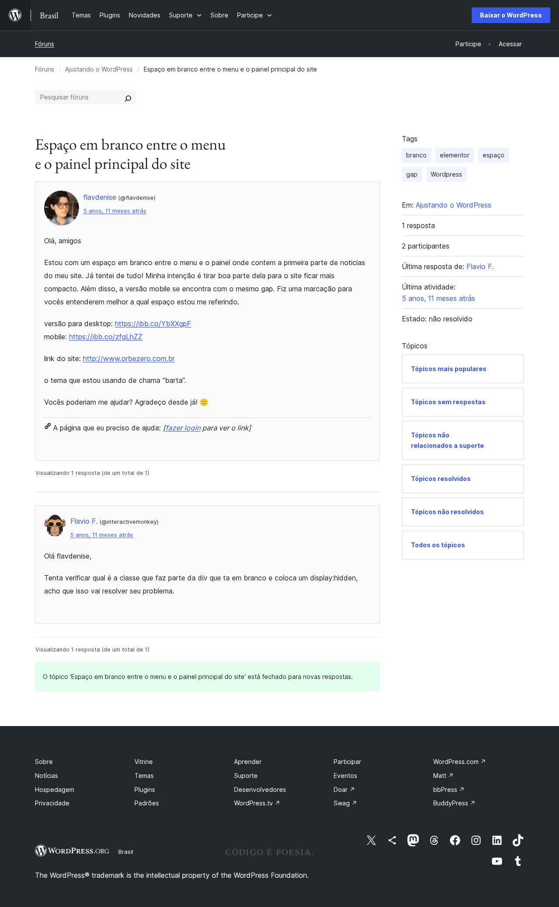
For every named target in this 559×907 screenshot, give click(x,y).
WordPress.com (459, 761)
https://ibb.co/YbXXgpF (153, 323)
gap (412, 174)
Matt (443, 775)
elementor (454, 155)
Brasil (125, 851)
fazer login (183, 427)
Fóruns (44, 44)
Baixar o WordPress (511, 15)
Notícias (46, 775)
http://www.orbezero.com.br (129, 358)
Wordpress (446, 174)
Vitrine (144, 761)
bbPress (449, 789)
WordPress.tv (257, 803)
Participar (347, 761)
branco (416, 155)
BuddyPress (454, 803)
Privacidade (52, 803)
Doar (344, 789)
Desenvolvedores (260, 789)
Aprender (248, 761)
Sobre (44, 761)
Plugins (145, 789)
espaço (493, 155)
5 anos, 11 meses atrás (114, 211)
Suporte (246, 775)
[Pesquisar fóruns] (128, 97)
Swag (345, 803)
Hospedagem (54, 789)
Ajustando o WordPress (99, 69)
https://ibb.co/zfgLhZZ (105, 336)
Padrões (147, 803)
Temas (144, 775)
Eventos (345, 775)
